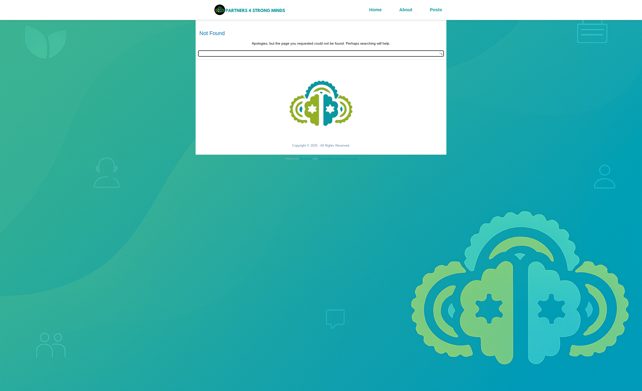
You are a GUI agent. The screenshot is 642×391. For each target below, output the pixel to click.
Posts (436, 9)
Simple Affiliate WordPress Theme (337, 158)
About (405, 9)
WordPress (306, 158)
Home (375, 9)
